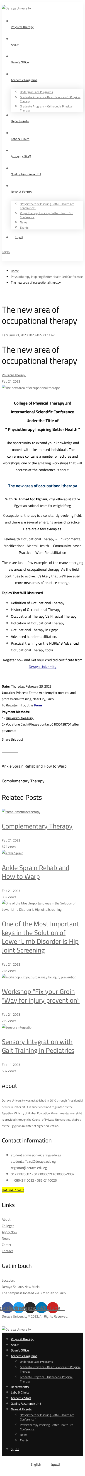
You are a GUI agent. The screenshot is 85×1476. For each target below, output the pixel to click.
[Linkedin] (10, 751)
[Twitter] (3, 751)
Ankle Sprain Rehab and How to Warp (35, 872)
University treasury (20, 718)
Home (15, 271)
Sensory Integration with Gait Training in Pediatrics (38, 1046)
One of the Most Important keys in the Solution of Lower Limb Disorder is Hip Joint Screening (40, 936)
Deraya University (42, 666)
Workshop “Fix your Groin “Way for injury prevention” (41, 995)
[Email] (16, 751)
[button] (42, 1299)
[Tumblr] (13, 751)
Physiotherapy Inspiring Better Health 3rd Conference (47, 277)
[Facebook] (7, 751)
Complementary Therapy (37, 826)
